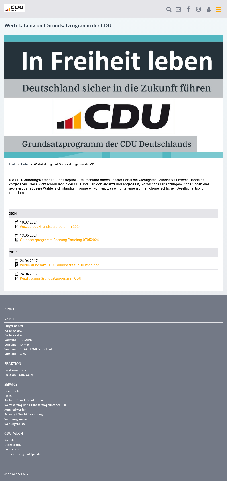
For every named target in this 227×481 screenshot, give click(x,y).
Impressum (11, 449)
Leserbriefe (12, 391)
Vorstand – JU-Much (17, 344)
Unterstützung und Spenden (23, 454)
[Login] (209, 9)
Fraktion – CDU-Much (19, 375)
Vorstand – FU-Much (18, 340)
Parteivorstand (14, 335)
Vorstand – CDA (15, 353)
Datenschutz (12, 444)
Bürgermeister (13, 326)
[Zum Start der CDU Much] (14, 11)
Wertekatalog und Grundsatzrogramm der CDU (35, 405)
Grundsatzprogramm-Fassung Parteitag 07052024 (59, 240)
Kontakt (9, 440)
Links (8, 395)
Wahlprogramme (15, 419)
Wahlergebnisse (15, 424)
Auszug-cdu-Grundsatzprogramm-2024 (50, 226)
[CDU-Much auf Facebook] (188, 9)
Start (12, 164)
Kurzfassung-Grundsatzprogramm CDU (50, 278)
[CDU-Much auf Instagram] (198, 9)
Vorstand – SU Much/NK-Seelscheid (28, 349)
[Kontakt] (178, 9)
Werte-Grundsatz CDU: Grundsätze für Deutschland (59, 265)
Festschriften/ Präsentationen (24, 400)
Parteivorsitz (13, 330)
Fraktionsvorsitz (15, 370)
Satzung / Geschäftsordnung (23, 414)
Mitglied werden (15, 409)
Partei (25, 164)
